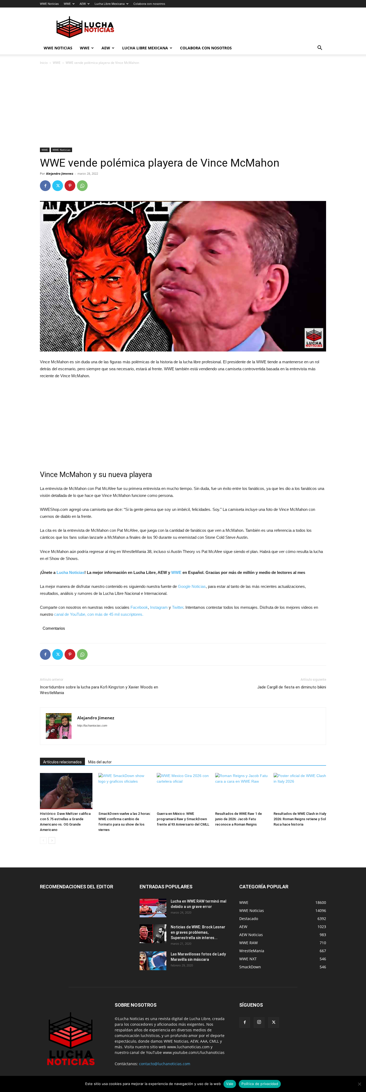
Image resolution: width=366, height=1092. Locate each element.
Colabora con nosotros (149, 4)
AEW (83, 4)
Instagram (159, 607)
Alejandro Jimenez (59, 173)
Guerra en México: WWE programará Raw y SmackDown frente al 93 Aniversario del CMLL (183, 819)
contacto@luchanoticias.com (164, 1063)
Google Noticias (192, 586)
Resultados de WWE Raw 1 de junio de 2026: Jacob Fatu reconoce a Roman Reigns (238, 819)
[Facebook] (45, 185)
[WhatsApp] (82, 185)
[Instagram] (259, 1022)
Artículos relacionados (62, 762)
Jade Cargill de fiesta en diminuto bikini (291, 687)
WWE (67, 4)
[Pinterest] (70, 185)
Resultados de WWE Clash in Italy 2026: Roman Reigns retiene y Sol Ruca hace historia (300, 819)
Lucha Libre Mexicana (110, 4)
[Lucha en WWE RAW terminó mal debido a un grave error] (153, 908)
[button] (319, 48)
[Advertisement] (183, 107)
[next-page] (51, 840)
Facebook (139, 607)
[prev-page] (43, 840)
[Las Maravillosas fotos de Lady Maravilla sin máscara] (153, 960)
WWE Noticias (49, 4)
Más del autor (100, 762)
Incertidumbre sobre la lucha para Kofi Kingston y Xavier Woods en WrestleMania (99, 690)
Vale (229, 1084)
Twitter (177, 607)
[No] (359, 1084)
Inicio (44, 62)
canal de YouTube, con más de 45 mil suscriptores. (98, 614)
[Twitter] (57, 185)
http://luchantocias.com (92, 725)
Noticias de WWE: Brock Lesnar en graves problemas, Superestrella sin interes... (198, 932)
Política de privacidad (259, 1084)
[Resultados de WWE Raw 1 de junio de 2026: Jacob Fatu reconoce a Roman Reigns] (241, 791)
